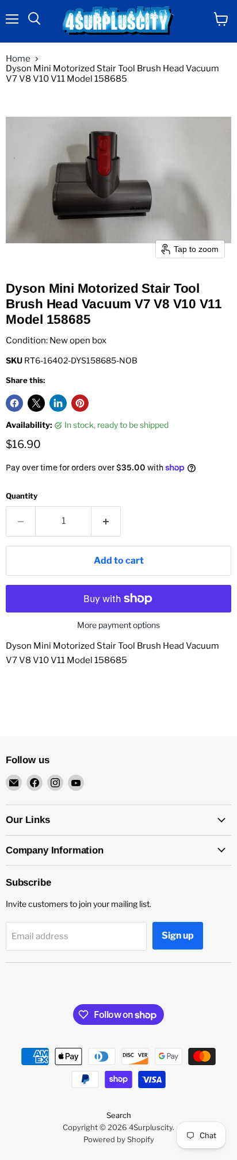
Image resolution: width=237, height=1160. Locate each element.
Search (118, 1115)
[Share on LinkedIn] (58, 403)
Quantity (21, 496)
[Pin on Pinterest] (80, 403)
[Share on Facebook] (14, 403)
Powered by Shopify (118, 1139)
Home (18, 59)
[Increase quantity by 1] (106, 521)
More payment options (118, 625)
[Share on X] (36, 403)
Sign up (178, 935)
